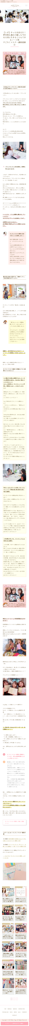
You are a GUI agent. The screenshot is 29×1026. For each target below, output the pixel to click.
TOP (5, 1008)
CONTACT (14, 1015)
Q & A (19, 1012)
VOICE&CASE (5, 1012)
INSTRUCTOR (21, 1008)
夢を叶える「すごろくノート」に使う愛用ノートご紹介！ (8, 992)
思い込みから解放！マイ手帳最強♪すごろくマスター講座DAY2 (20, 918)
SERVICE (15, 1008)
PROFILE (10, 1008)
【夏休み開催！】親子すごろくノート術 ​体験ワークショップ (8, 955)
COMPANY (24, 1012)
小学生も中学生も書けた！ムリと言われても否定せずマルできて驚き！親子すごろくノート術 (8, 974)
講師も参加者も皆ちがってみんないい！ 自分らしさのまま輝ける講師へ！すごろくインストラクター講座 (20, 938)
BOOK (15, 1012)
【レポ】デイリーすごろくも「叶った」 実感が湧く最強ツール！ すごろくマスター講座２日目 (20, 956)
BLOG (11, 1012)
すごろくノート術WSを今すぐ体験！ (14, 1023)
